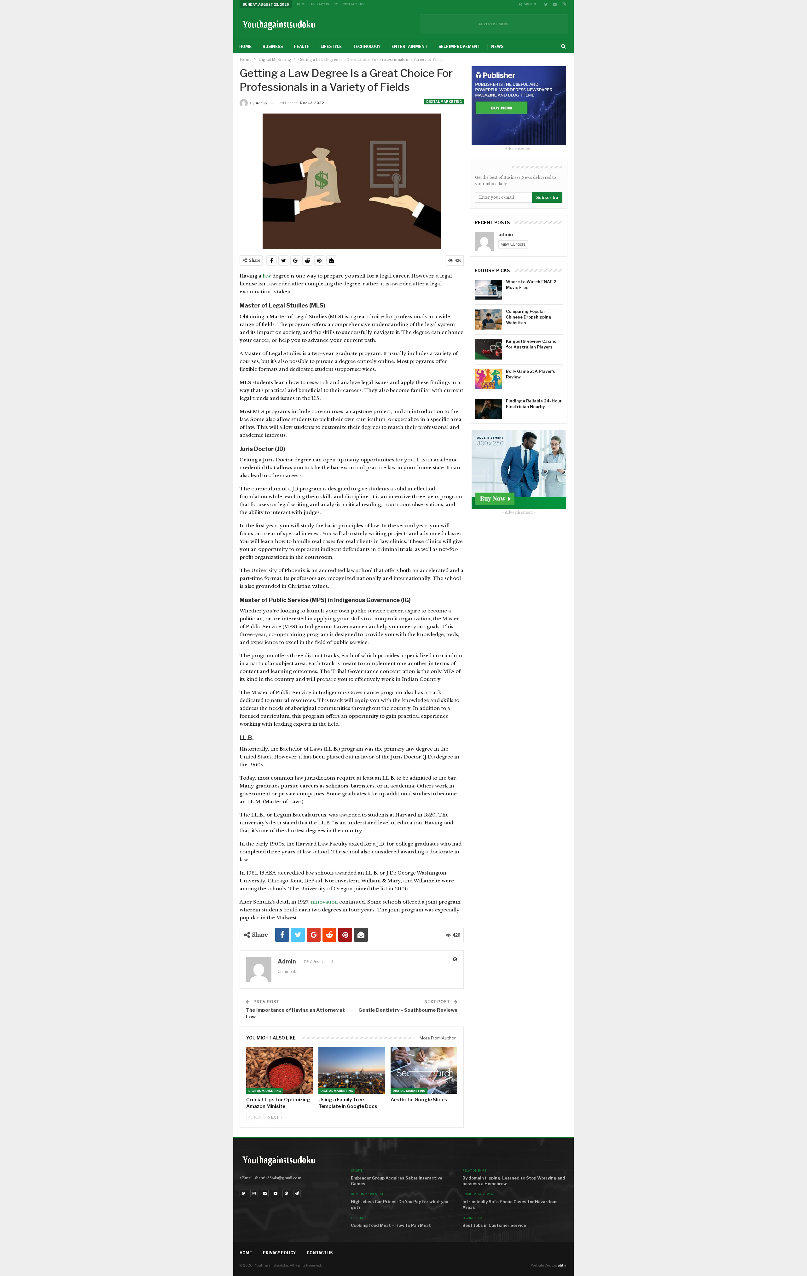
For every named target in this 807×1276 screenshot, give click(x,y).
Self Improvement (459, 46)
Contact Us (353, 4)
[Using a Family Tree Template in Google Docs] (351, 1070)
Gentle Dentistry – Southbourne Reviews (407, 1010)
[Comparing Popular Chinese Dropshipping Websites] (488, 319)
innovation (324, 902)
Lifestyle (331, 46)
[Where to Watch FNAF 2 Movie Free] (488, 290)
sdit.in (562, 1265)
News (497, 46)
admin (505, 234)
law (267, 276)
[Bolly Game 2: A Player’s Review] (488, 379)
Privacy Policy (324, 4)
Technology (366, 46)
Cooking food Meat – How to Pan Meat (391, 1225)
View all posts (513, 244)
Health (302, 46)
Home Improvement (367, 1194)
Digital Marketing (444, 101)
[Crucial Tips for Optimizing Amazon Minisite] (279, 1070)
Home (301, 4)
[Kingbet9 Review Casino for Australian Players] (488, 349)
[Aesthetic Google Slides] (424, 1070)
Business (273, 46)
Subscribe (547, 197)
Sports (357, 1170)
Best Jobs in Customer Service (494, 1225)
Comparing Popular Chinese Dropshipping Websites (528, 317)
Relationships (474, 1170)
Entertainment (409, 46)
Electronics (361, 1218)
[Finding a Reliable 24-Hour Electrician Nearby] (488, 409)
